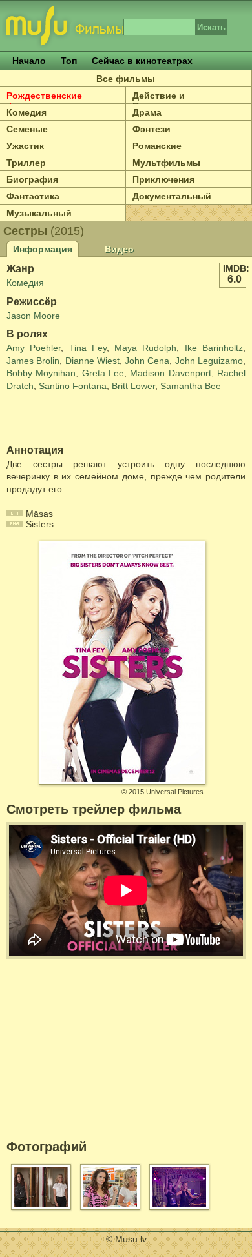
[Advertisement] (82, 418)
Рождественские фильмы (44, 100)
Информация (42, 249)
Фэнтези (151, 129)
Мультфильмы (166, 162)
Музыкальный (39, 213)
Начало (29, 60)
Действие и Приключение (163, 100)
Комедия (26, 112)
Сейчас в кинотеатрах (142, 60)
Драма (147, 112)
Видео (119, 249)
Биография (32, 179)
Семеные (27, 129)
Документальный (171, 196)
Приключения (163, 179)
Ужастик (25, 146)
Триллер (26, 162)
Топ (69, 60)
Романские (157, 146)
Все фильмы (125, 79)
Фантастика (32, 196)
